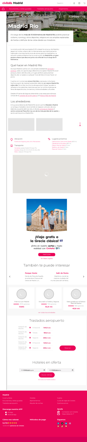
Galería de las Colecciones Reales (62, 141)
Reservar (68, 348)
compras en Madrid (46, 109)
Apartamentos (35, 401)
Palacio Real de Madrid (48, 95)
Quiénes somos (62, 403)
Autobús (16, 150)
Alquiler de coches (36, 403)
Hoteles (32, 398)
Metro (16, 152)
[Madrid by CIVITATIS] (7, 3)
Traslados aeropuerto (45, 9)
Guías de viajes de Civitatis (66, 401)
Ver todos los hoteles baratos (46, 379)
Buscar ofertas (47, 375)
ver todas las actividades (46, 312)
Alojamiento (63, 9)
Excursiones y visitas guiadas (20, 9)
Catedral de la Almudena (28, 95)
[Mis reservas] (74, 3)
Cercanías (17, 148)
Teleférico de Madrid (58, 147)
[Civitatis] (6, 439)
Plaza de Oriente (57, 149)
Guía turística (3, 8)
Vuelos (59, 398)
